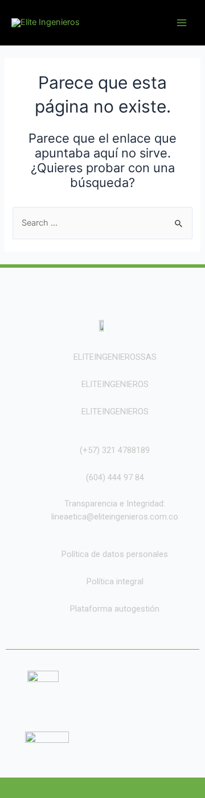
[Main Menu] (182, 23)
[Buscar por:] (102, 223)
